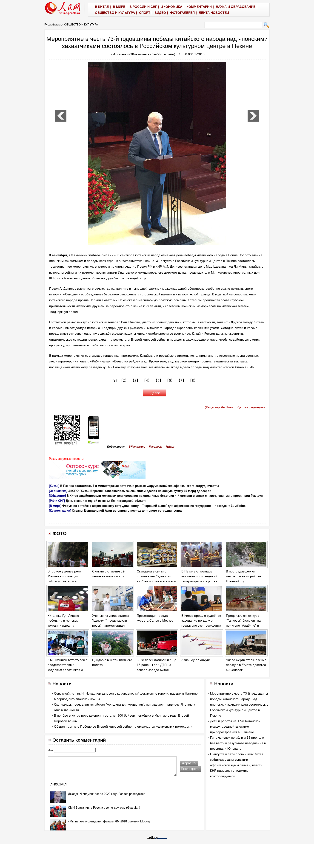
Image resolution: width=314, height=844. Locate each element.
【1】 (114, 380)
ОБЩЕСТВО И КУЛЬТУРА (81, 24)
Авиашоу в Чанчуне (196, 660)
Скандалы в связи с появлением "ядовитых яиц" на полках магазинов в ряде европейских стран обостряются (156, 581)
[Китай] (54, 486)
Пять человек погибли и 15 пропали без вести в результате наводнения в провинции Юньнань (238, 743)
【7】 (181, 380)
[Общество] (57, 495)
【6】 (169, 380)
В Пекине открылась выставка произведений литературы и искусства (199, 576)
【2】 (123, 380)
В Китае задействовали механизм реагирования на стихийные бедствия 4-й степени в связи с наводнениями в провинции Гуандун (165, 495)
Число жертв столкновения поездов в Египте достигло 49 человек (246, 665)
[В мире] (55, 506)
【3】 (135, 380)
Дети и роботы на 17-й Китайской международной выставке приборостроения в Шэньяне (235, 726)
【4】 (146, 380)
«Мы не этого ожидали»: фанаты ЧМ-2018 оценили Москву (109, 821)
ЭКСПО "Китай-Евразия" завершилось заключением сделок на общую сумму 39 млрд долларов (139, 491)
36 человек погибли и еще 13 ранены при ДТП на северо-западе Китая (156, 665)
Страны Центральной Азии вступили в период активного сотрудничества (127, 510)
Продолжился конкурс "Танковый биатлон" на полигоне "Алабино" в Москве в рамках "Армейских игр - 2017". (244, 625)
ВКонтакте (137, 446)
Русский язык (53, 24)
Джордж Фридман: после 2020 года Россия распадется (106, 794)
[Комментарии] (60, 510)
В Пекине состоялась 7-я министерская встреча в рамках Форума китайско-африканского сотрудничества (139, 486)
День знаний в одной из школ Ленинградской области (106, 500)
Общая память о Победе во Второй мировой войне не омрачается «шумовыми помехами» (123, 726)
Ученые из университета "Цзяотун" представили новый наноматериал (110, 620)
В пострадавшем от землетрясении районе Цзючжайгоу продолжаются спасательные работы (243, 581)
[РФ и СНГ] (57, 500)
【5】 (158, 380)
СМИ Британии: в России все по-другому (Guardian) (104, 807)
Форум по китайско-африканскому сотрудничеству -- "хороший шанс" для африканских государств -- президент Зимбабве (153, 506)
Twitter (170, 446)
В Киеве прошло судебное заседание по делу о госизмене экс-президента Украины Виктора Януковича (201, 625)
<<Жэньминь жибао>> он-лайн (150, 54)
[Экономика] (58, 491)
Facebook (155, 446)
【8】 (192, 380)
